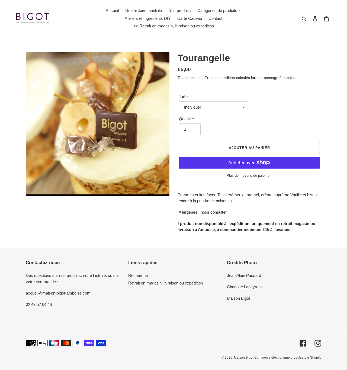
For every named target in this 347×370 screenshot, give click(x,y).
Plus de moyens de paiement (249, 175)
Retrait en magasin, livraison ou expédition (165, 283)
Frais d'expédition (220, 77)
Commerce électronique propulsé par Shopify (287, 357)
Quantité (186, 118)
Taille (183, 96)
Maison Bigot (243, 357)
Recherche (138, 275)
